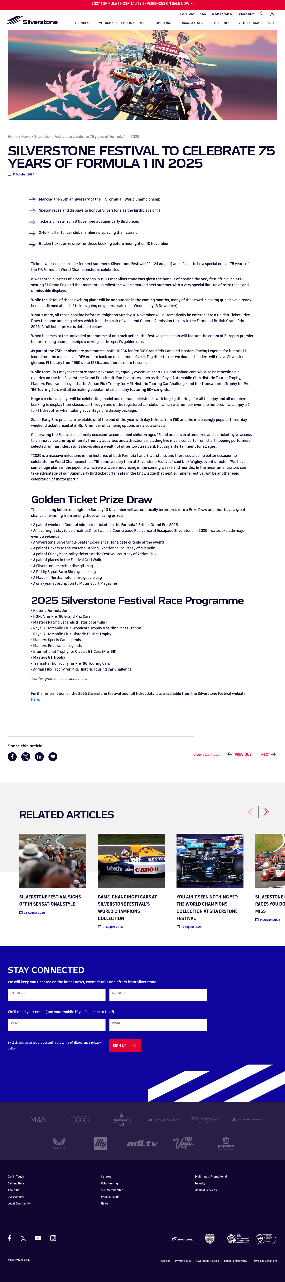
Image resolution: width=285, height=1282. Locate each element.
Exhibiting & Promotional (210, 1176)
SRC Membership (112, 1190)
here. (36, 699)
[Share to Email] (52, 756)
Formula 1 (82, 23)
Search (262, 13)
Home (13, 136)
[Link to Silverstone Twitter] (23, 1238)
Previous (243, 754)
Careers (106, 1176)
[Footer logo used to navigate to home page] (181, 1238)
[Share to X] (25, 756)
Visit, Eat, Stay (249, 23)
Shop (271, 23)
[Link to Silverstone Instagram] (51, 1238)
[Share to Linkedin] (39, 756)
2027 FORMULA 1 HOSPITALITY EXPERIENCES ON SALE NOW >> (143, 3)
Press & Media (110, 1196)
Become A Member (222, 13)
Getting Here (16, 1183)
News (203, 13)
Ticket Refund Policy (235, 1260)
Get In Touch (187, 13)
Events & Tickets (133, 23)
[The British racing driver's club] (209, 1238)
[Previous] (245, 810)
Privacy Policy (183, 1260)
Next (265, 754)
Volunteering (109, 1183)
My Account (272, 14)
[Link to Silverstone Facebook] (11, 1238)
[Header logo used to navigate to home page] (32, 20)
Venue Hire (222, 23)
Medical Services (205, 1190)
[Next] (261, 810)
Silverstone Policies (207, 1260)
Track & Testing (194, 23)
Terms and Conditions (264, 1260)
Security (199, 1183)
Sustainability (247, 13)
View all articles (207, 754)
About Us (13, 1190)
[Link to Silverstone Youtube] (38, 1238)
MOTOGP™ (106, 23)
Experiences (164, 23)
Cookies (165, 1260)
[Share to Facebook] (12, 756)
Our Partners (16, 1196)
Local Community (19, 1203)
